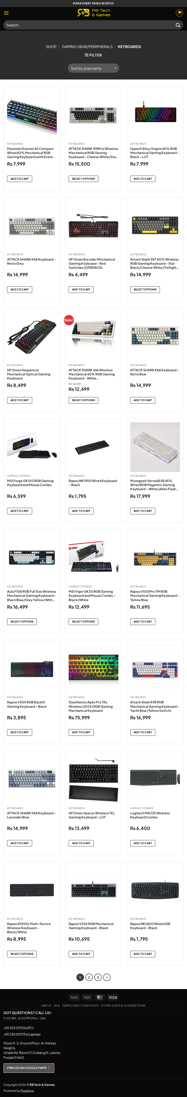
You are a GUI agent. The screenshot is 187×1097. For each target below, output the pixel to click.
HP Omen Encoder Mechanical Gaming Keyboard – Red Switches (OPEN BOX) (92, 263)
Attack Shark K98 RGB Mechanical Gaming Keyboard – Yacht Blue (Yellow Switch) (154, 706)
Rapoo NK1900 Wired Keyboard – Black (93, 483)
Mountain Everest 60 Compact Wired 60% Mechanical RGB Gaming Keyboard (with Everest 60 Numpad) (31, 152)
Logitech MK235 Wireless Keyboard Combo (150, 815)
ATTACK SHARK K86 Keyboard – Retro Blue (154, 372)
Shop (51, 46)
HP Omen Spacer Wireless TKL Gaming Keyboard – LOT (92, 815)
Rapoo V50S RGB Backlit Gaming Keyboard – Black (27, 704)
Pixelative (27, 1090)
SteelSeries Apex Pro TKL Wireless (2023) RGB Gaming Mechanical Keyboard (91, 706)
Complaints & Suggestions (123, 1005)
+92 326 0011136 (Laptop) (21, 1034)
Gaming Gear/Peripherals (87, 46)
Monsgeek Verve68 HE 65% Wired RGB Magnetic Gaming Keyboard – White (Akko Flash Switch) (153, 485)
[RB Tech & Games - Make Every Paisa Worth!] (93, 13)
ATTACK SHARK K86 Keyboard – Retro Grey (31, 261)
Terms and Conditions (80, 1005)
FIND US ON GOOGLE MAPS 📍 (29, 1068)
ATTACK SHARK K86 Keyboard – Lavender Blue (31, 815)
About (46, 1005)
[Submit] (178, 24)
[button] (6, 12)
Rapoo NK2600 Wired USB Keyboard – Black (150, 926)
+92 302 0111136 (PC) (18, 1028)
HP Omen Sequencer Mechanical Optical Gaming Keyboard (28, 374)
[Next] (107, 977)
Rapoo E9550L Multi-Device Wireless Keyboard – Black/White (29, 928)
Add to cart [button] (19, 178)
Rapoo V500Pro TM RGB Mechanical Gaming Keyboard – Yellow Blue (154, 595)
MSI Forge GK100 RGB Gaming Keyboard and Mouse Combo (30, 483)
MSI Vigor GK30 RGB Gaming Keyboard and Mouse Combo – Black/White (92, 595)
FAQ (57, 1005)
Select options (83, 178)
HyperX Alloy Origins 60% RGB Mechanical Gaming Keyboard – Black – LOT (154, 152)
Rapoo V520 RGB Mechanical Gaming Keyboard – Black (91, 926)
